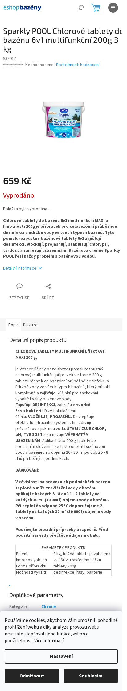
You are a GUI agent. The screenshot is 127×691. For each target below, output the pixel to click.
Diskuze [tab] (30, 325)
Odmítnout (31, 676)
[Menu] (113, 8)
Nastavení (61, 656)
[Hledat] (81, 8)
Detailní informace (19, 268)
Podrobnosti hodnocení (78, 65)
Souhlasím (91, 676)
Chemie (48, 606)
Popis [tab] (13, 325)
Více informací (49, 640)
